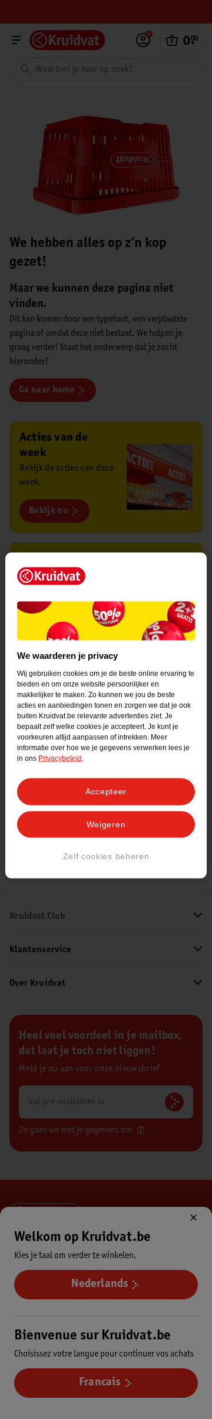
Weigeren (106, 824)
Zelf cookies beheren (106, 856)
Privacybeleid (60, 758)
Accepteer (106, 791)
